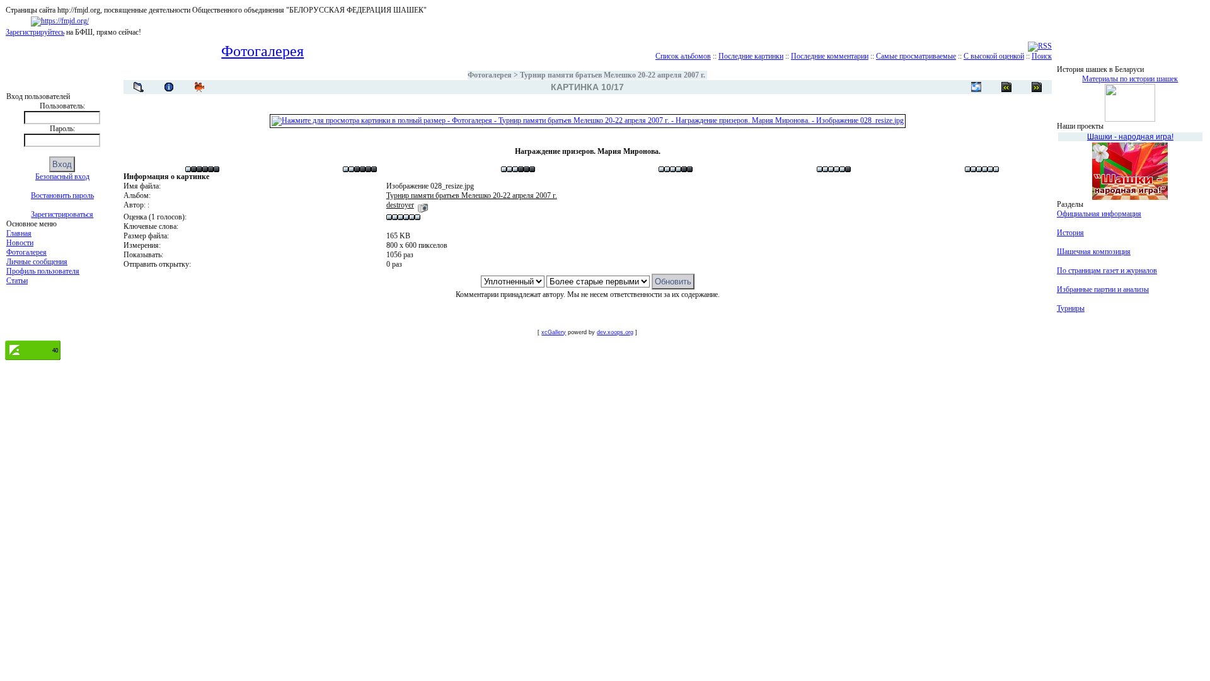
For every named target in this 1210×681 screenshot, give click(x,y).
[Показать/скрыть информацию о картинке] (169, 87)
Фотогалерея (26, 252)
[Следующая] (1006, 87)
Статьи (17, 280)
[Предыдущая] (1037, 87)
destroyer (400, 205)
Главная (19, 233)
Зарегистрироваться (62, 214)
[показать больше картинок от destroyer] (423, 205)
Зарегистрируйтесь (35, 32)
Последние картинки (750, 56)
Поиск (1042, 56)
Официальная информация (1099, 213)
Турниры (1071, 308)
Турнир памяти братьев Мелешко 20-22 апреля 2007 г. (612, 75)
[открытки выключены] (976, 87)
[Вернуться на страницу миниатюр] (139, 87)
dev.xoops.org (615, 332)
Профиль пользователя (42, 271)
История (1070, 232)
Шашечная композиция (1094, 251)
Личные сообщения (36, 261)
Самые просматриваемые (916, 56)
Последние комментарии (829, 56)
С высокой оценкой (994, 56)
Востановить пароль (62, 195)
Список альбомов (683, 56)
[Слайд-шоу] (199, 87)
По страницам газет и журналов (1107, 270)
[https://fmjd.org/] (60, 20)
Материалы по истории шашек (1130, 78)
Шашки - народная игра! (1130, 136)
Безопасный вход (62, 176)
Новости (19, 242)
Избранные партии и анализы (1103, 289)
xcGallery (553, 332)
